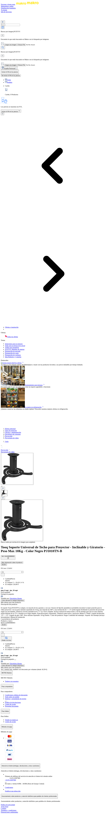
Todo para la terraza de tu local (15, 346)
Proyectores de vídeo (12, 438)
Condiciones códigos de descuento (16, 695)
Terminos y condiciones (8, 810)
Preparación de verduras (13, 355)
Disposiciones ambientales (9, 812)
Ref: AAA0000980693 (8, 556)
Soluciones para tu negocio (14, 344)
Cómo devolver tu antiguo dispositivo (13, 600)
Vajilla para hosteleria (12, 347)
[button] (53, 446)
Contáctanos (9, 787)
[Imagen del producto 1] (4, 493)
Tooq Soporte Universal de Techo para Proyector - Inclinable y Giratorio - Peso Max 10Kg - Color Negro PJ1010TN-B (53, 549)
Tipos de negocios (11, 430)
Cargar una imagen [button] (10, 45)
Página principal (10, 429)
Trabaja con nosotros (12, 681)
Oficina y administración (13, 432)
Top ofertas (18, 363)
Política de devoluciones (13, 702)
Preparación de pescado (12, 351)
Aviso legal (4, 806)
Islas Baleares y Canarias (13, 357)
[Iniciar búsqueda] (3, 47)
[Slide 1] (1, 486)
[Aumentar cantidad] (22, 572)
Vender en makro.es (11, 720)
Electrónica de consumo (13, 434)
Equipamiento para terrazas (34, 385)
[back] (3, 22)
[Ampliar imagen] (22, 520)
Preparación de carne (12, 353)
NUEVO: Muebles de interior (14, 349)
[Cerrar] (2, 114)
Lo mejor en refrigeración (33, 407)
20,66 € (4, 564)
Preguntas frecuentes (11, 706)
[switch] (11, 76)
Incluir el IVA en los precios (10, 111)
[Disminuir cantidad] (2, 572)
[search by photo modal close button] (2, 35)
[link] (55, 90)
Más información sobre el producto (12, 562)
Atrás (6, 441)
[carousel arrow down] (3, 498)
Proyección (8, 436)
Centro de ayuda (10, 704)
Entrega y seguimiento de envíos (15, 699)
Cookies (3, 808)
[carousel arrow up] (3, 488)
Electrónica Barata (16, 598)
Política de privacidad (8, 805)
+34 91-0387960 (10, 780)
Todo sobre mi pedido (12, 697)
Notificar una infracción (12, 791)
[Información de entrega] (15, 659)
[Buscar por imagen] (3, 27)
